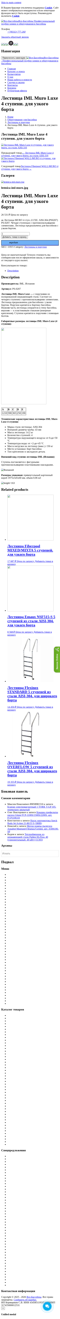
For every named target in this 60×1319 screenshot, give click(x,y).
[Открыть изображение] (12, 182)
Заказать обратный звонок (15, 37)
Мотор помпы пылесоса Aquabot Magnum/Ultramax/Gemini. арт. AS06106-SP (33, 829)
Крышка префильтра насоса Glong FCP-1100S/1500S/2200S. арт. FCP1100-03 (32, 815)
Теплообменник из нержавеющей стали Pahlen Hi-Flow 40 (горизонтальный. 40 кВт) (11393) (27, 837)
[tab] (33, 270)
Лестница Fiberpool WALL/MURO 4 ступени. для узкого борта (29, 167)
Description (13, 270)
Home (10, 117)
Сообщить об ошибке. (25, 1299)
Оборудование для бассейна (22, 119)
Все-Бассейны (34, 1297)
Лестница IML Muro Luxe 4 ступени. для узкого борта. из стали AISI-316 (27, 154)
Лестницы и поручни (18, 122)
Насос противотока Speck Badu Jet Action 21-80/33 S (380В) (32, 822)
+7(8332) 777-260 (16, 31)
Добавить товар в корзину (14, 237)
